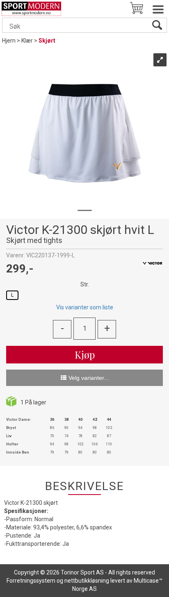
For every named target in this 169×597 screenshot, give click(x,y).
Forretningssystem (31, 580)
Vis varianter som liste (84, 307)
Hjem (9, 40)
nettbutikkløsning (86, 580)
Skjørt (47, 40)
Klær (27, 40)
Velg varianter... (89, 378)
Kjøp (85, 354)
